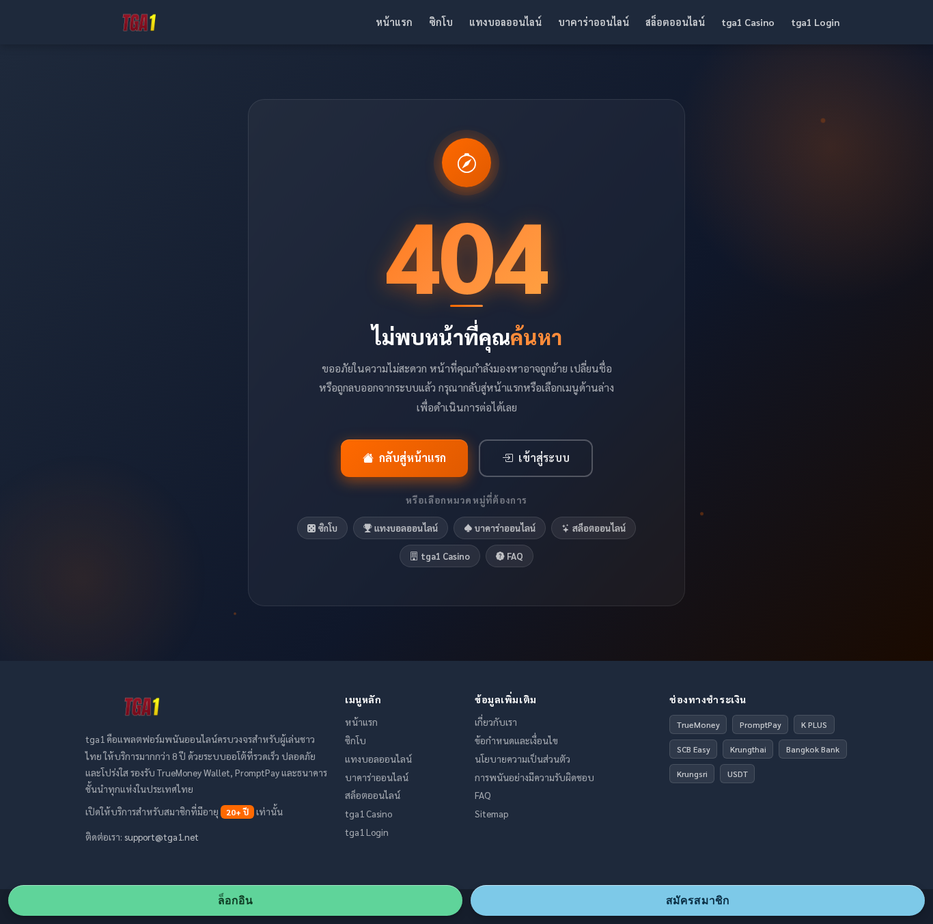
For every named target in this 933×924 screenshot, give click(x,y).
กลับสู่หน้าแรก (412, 458)
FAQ (515, 556)
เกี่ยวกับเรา (496, 722)
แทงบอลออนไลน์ (505, 22)
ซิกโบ (441, 22)
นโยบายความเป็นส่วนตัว (522, 758)
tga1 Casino (748, 22)
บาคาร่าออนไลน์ (593, 22)
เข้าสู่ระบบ (544, 458)
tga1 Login (815, 22)
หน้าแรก (394, 22)
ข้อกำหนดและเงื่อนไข (516, 740)
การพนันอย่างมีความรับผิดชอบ (534, 777)
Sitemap (491, 813)
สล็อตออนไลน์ (675, 22)
